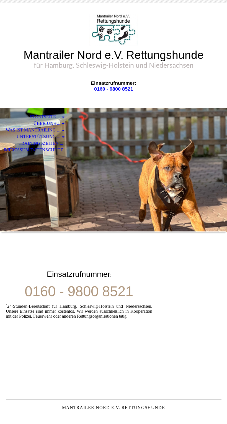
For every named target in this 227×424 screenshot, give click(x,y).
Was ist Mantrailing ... (33, 130)
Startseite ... (45, 116)
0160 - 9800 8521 (113, 89)
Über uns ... (46, 123)
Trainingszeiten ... (41, 143)
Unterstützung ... (38, 136)
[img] (113, 30)
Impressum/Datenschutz (33, 150)
